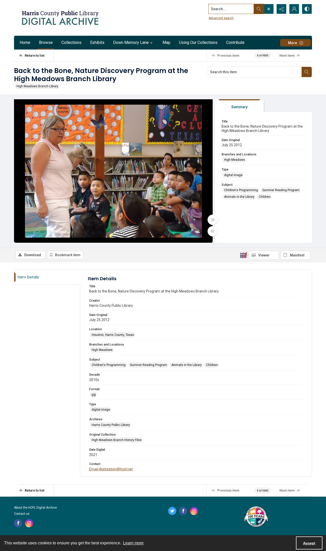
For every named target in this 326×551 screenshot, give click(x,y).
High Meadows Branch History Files (117, 440)
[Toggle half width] (213, 231)
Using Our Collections (198, 42)
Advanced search (221, 18)
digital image (233, 175)
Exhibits (97, 42)
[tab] (239, 105)
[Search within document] (307, 72)
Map (166, 42)
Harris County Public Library (111, 425)
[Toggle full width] (213, 220)
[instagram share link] (29, 523)
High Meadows (234, 160)
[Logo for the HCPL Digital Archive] (60, 18)
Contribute (235, 42)
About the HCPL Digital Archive (35, 507)
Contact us (22, 514)
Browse (46, 42)
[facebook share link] (18, 523)
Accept (309, 543)
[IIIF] (243, 255)
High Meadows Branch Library (37, 86)
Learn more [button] (133, 543)
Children (264, 197)
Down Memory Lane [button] (131, 42)
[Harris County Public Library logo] (256, 517)
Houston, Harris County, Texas (113, 335)
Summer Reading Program (281, 190)
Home (25, 42)
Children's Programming (241, 190)
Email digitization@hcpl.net (111, 469)
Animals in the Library (239, 197)
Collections (71, 42)
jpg (94, 394)
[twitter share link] (172, 511)
